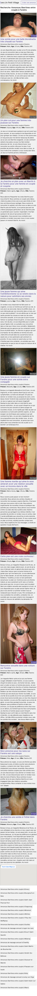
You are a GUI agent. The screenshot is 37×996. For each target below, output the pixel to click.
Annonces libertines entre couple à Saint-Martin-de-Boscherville (17, 947)
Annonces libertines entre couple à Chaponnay (16, 906)
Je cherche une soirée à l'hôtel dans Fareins (17, 818)
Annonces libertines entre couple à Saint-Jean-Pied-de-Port (17, 901)
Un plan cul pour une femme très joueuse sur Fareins (15, 121)
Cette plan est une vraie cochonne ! (17, 556)
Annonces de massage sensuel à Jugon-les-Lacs (17, 928)
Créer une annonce (29, 3)
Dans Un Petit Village (9, 2)
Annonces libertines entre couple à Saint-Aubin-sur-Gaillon (18, 982)
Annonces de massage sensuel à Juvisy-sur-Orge (17, 977)
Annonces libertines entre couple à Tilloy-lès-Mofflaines (16, 919)
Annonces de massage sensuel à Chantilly (15, 942)
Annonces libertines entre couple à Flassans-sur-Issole (17, 968)
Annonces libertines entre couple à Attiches (15, 914)
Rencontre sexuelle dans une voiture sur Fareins (17, 666)
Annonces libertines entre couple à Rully (14, 973)
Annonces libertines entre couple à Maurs (15, 987)
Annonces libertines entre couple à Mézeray (15, 939)
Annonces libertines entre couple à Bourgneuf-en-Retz (18, 894)
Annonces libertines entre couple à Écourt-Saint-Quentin (17, 933)
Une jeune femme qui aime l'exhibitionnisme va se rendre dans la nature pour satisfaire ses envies (18, 293)
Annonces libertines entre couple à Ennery (15, 889)
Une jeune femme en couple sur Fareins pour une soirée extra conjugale (15, 379)
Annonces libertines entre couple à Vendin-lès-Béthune (17, 954)
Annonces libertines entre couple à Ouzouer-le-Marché (17, 961)
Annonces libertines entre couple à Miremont (16, 910)
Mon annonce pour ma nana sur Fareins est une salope (15, 752)
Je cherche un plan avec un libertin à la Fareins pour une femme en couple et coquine (17, 183)
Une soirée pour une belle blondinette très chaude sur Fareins (18, 40)
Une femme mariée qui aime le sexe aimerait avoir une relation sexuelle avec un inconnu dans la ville (17, 483)
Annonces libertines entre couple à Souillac (15, 924)
